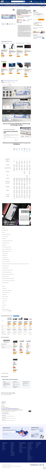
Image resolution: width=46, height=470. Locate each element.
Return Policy (3, 447)
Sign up (17, 431)
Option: (19, 19)
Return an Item (3, 446)
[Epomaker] (14, 10)
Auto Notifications (12, 455)
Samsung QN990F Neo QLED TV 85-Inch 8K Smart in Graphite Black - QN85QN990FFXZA (12, 69)
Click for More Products (5, 373)
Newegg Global (37, 445)
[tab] (8, 111)
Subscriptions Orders (13, 454)
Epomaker (21, 6)
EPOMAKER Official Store (9, 329)
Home (1, 6)
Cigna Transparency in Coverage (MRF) (6, 467)
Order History (12, 446)
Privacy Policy (7, 466)
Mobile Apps (29, 454)
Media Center (20, 446)
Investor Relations (21, 445)
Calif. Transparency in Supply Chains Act (17, 466)
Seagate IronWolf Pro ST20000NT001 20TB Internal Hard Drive (4, 70)
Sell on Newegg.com (30, 445)
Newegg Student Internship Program (22, 447)
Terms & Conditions (4, 466)
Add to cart (41, 19)
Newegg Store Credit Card (30, 457)
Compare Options (30, 19)
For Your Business (29, 446)
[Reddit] (16, 13)
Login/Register (12, 444)
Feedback (10, 310)
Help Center (3, 444)
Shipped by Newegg (15, 369)
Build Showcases (29, 458)
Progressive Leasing (30, 459)
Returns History (12, 447)
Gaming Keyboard (17, 6)
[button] (8, 1)
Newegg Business (38, 444)
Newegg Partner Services (30, 447)
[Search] (24, 1)
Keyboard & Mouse (12, 6)
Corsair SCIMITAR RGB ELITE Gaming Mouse (20, 69)
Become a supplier (29, 444)
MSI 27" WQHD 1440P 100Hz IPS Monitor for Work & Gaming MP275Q (28, 70)
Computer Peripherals (6, 6)
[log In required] (16, 340)
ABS (36, 446)
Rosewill (37, 447)
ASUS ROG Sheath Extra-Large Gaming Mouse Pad (27, 51)
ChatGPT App (29, 455)
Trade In (28, 460)
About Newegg (20, 444)
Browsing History (12, 445)
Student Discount (29, 456)
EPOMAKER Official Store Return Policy (16, 387)
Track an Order (3, 445)
